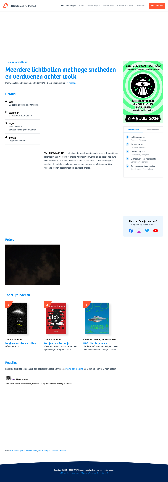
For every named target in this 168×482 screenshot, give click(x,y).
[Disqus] (61, 407)
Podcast (140, 5)
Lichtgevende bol (138, 137)
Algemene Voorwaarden (90, 473)
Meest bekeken (153, 129)
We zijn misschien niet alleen (21, 343)
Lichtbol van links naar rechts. (143, 159)
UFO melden (64, 473)
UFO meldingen (68, 5)
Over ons (75, 473)
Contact (105, 473)
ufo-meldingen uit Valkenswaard (23, 451)
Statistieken (108, 5)
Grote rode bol (137, 144)
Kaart (81, 5)
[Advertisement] (84, 38)
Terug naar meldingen (17, 62)
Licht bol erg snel (138, 151)
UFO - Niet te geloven (95, 343)
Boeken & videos (125, 5)
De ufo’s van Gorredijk (56, 343)
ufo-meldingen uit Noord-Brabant (52, 451)
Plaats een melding (74, 369)
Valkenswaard (15, 126)
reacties (72, 83)
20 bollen (13, 105)
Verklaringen (93, 5)
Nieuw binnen (133, 129)
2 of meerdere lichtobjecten (143, 166)
